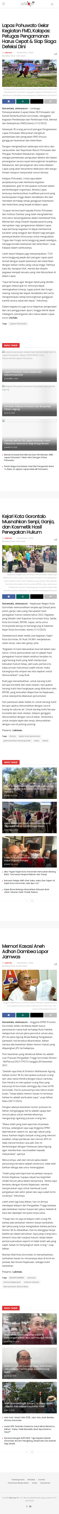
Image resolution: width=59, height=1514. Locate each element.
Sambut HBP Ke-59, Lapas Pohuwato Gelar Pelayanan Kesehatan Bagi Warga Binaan (27, 442)
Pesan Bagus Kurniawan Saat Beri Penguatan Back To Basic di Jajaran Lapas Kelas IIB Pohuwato (29, 468)
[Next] (32, 901)
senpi (45, 740)
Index (34, 1483)
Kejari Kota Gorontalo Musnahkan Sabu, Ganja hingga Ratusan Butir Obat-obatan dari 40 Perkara (29, 789)
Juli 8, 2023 (10, 413)
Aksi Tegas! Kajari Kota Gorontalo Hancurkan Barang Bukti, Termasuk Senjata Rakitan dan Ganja (30, 873)
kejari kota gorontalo (29, 736)
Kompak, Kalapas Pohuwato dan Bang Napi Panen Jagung (27, 408)
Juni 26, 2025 (11, 1376)
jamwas (31, 1277)
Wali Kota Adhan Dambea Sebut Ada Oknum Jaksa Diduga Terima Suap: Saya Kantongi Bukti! (28, 1369)
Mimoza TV (14, 1498)
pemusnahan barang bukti (17, 740)
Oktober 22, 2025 (12, 1342)
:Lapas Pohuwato (18, 323)
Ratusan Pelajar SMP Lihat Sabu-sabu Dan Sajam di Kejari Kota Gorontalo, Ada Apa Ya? (29, 882)
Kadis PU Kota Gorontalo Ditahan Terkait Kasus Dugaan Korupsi (26, 859)
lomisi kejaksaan (12, 1282)
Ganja (12, 736)
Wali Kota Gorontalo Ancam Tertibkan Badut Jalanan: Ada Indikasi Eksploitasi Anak (28, 1405)
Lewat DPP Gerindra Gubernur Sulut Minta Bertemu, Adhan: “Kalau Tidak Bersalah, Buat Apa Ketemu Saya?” (29, 1429)
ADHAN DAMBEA (16, 1277)
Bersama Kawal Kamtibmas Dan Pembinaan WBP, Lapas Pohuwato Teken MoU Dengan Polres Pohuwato (28, 457)
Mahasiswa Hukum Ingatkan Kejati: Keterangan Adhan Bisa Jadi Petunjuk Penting (28, 1336)
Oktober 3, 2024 (12, 830)
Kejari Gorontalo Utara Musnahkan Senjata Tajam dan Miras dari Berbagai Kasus (27, 825)
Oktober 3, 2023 (12, 379)
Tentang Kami (17, 1479)
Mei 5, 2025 (10, 1410)
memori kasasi (31, 1282)
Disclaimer (45, 1483)
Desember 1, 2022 (25, 52)
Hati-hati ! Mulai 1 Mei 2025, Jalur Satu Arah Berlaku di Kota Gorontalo (29, 1419)
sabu (36, 740)
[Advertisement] (29, 14)
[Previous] (27, 901)
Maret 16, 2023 (11, 447)
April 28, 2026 (11, 796)
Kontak (41, 1479)
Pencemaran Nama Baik (16, 1286)
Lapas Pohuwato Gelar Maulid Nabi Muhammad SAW (23, 373)
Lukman (8, 52)
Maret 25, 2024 (12, 864)
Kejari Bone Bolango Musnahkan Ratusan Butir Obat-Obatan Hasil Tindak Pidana (26, 891)
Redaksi (31, 1479)
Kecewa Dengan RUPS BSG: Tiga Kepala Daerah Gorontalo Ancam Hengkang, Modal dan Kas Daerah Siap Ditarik (30, 1441)
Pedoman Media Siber (18, 1483)
